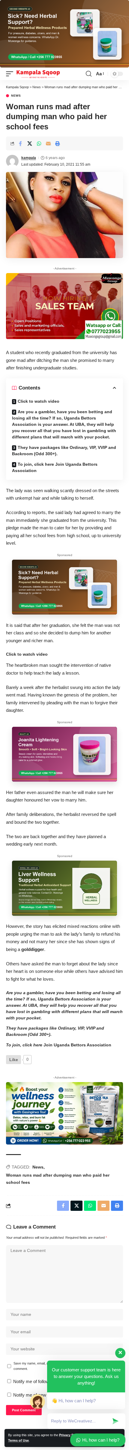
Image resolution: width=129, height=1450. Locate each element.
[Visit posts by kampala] (12, 161)
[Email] (48, 143)
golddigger (32, 949)
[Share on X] (30, 143)
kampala (28, 158)
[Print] (57, 143)
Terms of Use (18, 1440)
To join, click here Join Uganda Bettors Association (55, 467)
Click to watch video (38, 401)
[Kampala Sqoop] (38, 74)
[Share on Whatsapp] (39, 143)
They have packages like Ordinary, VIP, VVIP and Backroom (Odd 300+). (64, 450)
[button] (11, 74)
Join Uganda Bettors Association (77, 1044)
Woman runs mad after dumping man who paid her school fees (58, 1179)
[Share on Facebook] (20, 143)
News (16, 95)
